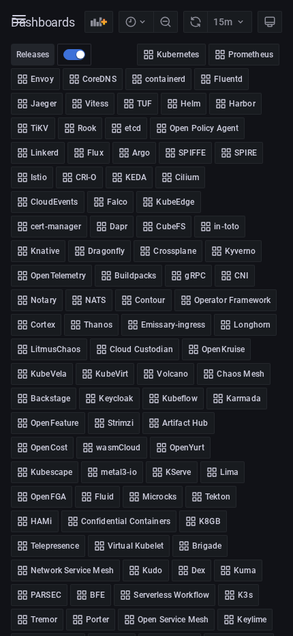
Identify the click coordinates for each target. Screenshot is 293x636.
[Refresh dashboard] (195, 22)
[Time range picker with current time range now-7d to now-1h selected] (136, 22)
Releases (32, 54)
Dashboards (43, 22)
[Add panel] (98, 22)
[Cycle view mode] (270, 22)
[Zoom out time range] (165, 22)
